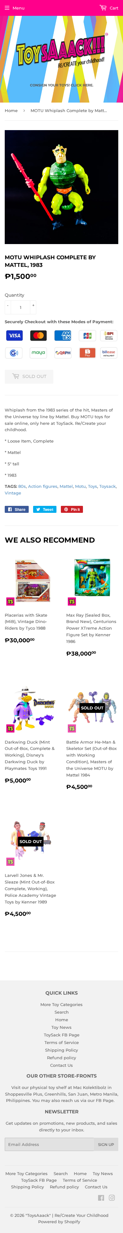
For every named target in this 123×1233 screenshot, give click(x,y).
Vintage (13, 492)
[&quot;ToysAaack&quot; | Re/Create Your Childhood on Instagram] (112, 1198)
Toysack (107, 486)
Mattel (66, 486)
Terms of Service (61, 1042)
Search (62, 1012)
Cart (113, 7)
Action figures (42, 486)
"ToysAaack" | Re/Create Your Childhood (67, 1215)
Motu (80, 486)
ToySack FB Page (61, 1034)
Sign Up (106, 1144)
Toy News (61, 1027)
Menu (19, 7)
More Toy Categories (61, 1004)
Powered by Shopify (59, 1221)
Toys (92, 486)
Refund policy (61, 1057)
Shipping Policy (61, 1050)
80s (22, 486)
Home (11, 110)
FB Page (105, 1100)
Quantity (14, 295)
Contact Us (61, 1065)
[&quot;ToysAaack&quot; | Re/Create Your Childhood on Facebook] (101, 1198)
